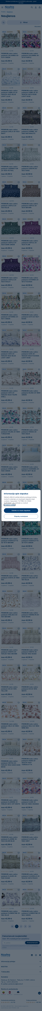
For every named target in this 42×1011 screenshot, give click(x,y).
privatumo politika (9, 505)
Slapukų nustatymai (21, 516)
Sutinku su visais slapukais (21, 510)
